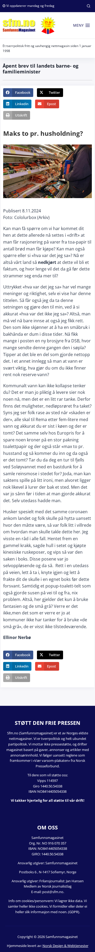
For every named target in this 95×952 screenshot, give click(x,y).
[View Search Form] (88, 6)
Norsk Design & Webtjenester (65, 945)
